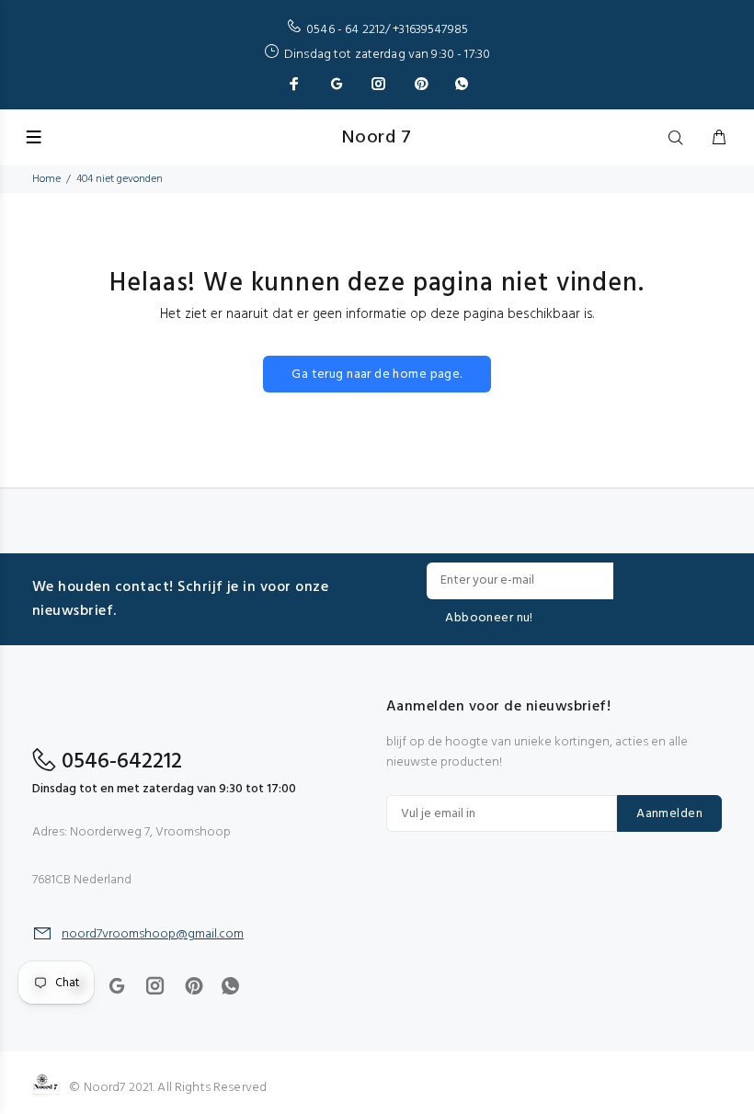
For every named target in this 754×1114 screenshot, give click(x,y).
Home (46, 179)
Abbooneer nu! (488, 618)
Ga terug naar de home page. (376, 374)
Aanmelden (669, 813)
